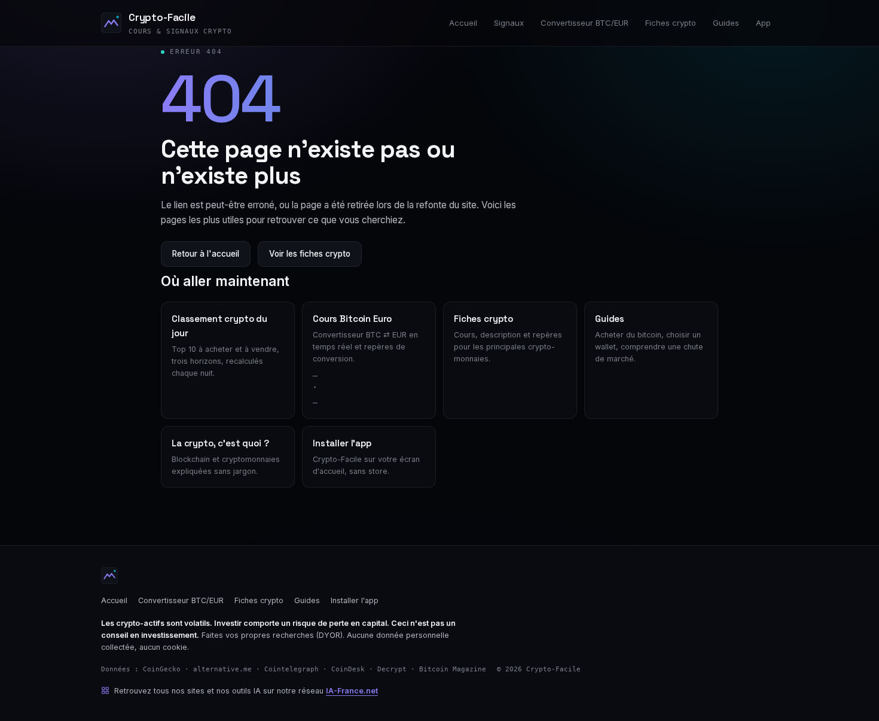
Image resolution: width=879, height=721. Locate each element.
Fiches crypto (670, 23)
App (763, 23)
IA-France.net (352, 690)
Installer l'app (355, 600)
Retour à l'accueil (205, 253)
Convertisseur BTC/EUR (584, 23)
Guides (726, 23)
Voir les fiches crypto (309, 253)
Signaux (509, 23)
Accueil (463, 23)
